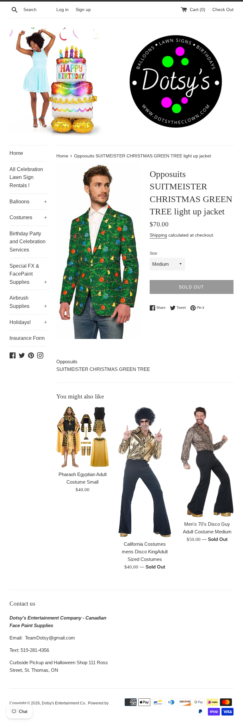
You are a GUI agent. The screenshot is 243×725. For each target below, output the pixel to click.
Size (153, 253)
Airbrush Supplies (28, 302)
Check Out (223, 9)
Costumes (28, 217)
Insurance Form (27, 338)
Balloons (28, 201)
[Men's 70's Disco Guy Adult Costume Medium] (207, 462)
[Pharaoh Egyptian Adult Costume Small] (82, 437)
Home (16, 153)
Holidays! (28, 322)
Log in (62, 9)
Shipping (158, 235)
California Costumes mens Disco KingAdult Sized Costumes (145, 551)
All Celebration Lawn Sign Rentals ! (26, 177)
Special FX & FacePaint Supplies (28, 274)
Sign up (83, 9)
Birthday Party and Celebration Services (27, 241)
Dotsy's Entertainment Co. (64, 703)
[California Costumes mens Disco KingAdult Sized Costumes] (144, 472)
